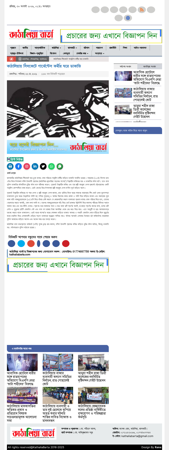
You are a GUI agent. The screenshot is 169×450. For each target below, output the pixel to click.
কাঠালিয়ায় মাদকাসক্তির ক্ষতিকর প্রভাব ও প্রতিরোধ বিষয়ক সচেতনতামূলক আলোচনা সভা (22, 413)
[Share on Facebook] (11, 243)
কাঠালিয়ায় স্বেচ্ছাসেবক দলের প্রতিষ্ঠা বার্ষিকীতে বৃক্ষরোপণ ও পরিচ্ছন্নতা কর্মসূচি (92, 411)
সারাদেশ (99, 47)
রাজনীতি (112, 47)
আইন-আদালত (140, 47)
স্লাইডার (43, 59)
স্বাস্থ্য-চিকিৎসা (16, 53)
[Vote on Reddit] (46, 243)
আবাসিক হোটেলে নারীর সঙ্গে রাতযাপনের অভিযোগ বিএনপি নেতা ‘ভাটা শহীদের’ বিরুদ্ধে (21, 378)
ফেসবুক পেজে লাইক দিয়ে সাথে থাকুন (131, 130)
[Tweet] (21, 243)
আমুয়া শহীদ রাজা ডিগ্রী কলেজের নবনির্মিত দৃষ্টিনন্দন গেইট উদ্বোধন (92, 377)
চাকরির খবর (82, 53)
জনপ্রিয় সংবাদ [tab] (149, 66)
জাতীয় (25, 47)
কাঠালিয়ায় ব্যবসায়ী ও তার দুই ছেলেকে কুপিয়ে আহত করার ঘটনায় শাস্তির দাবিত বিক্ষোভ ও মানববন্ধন (57, 413)
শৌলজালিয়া (34, 59)
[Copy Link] (59, 166)
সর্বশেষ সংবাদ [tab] (125, 66)
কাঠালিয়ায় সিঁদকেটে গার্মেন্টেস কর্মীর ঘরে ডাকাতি (44, 66)
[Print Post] (10, 166)
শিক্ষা (125, 47)
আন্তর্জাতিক (40, 47)
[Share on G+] (31, 243)
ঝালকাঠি (71, 47)
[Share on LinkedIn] (38, 243)
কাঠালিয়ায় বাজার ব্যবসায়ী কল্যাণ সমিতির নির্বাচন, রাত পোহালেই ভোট (57, 378)
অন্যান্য (99, 53)
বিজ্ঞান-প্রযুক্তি (36, 53)
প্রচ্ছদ (13, 47)
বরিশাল (86, 47)
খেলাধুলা (66, 53)
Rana (158, 447)
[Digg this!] (56, 243)
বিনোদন (53, 53)
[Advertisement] (58, 307)
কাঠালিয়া (55, 47)
